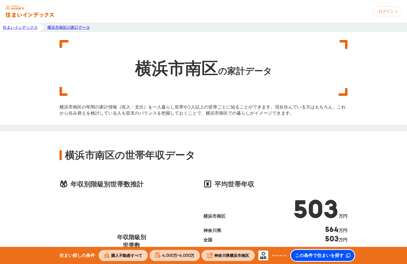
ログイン (386, 11)
